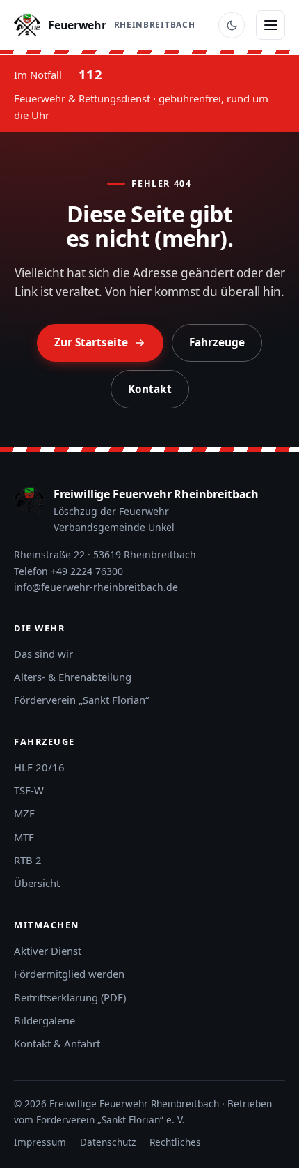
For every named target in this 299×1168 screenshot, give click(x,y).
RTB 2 (28, 860)
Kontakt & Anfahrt (57, 1043)
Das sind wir (43, 654)
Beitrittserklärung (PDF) (70, 997)
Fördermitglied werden (69, 974)
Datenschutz (108, 1141)
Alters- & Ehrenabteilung (72, 677)
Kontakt (150, 389)
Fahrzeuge (217, 342)
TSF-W (29, 790)
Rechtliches (175, 1141)
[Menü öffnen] (270, 25)
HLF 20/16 (39, 767)
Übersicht (37, 883)
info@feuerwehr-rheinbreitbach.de (96, 587)
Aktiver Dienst (47, 951)
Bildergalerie (44, 1020)
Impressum (40, 1141)
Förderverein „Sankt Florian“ (81, 700)
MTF (24, 837)
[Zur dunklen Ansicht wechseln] (231, 25)
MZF (24, 813)
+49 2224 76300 (87, 571)
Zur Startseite (91, 342)
